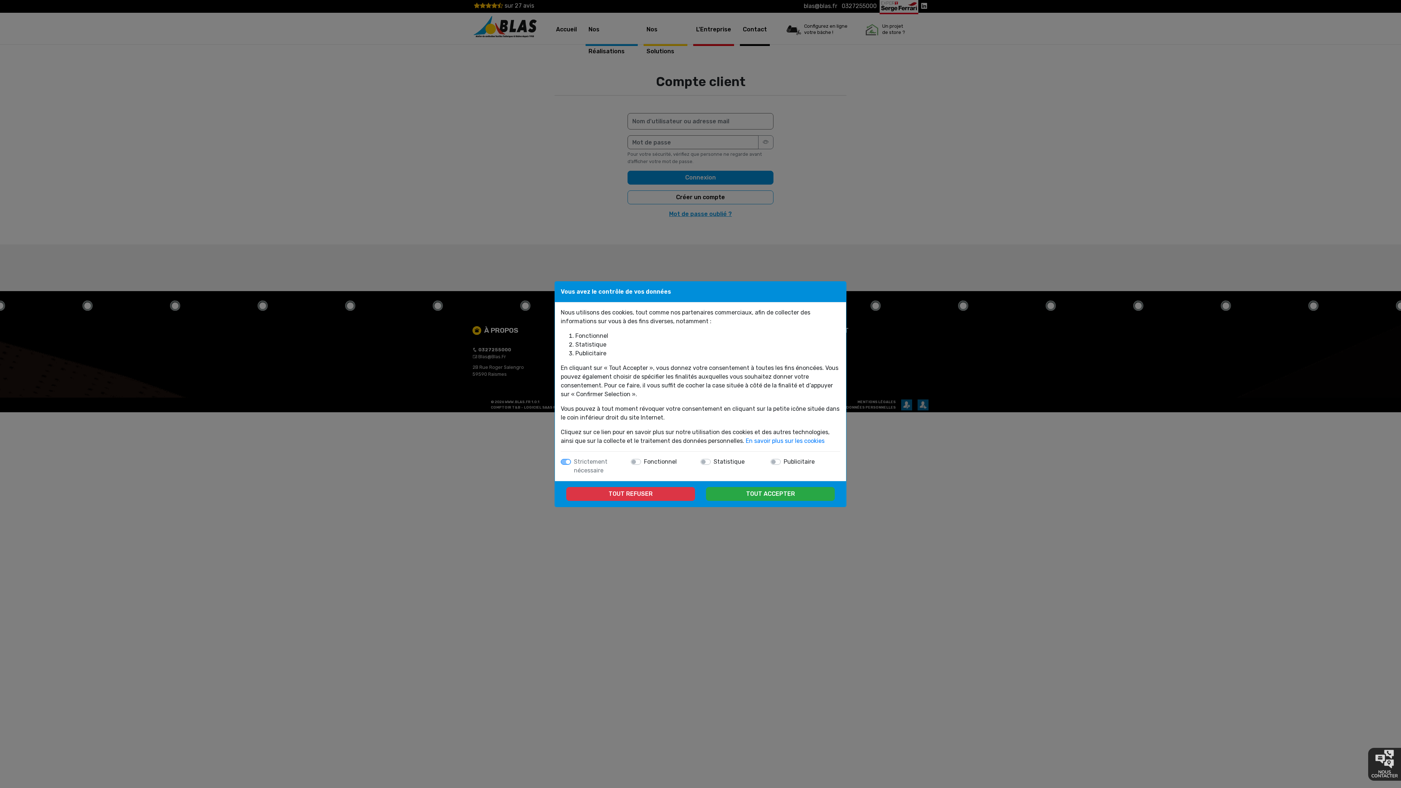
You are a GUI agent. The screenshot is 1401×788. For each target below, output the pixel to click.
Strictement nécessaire (590, 466)
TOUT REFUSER (631, 493)
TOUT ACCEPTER (770, 493)
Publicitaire (799, 461)
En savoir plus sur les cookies (785, 440)
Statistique (729, 461)
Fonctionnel (660, 461)
